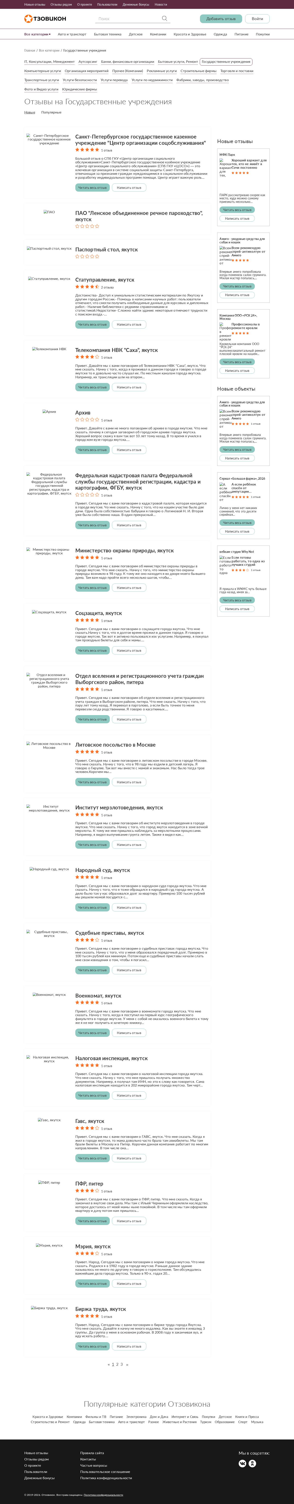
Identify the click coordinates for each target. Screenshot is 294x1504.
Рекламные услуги (162, 71)
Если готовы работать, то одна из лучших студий (248, 561)
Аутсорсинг (88, 61)
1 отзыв (106, 150)
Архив (83, 412)
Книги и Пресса (247, 1417)
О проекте (84, 4)
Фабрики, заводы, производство (202, 80)
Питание (241, 34)
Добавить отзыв (221, 18)
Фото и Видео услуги (41, 89)
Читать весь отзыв (92, 187)
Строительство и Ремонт (50, 1422)
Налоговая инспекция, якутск (111, 1058)
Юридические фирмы (79, 89)
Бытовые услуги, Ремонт (178, 61)
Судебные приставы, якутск (109, 933)
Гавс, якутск (89, 1121)
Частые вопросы (93, 1465)
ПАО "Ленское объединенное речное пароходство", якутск (139, 216)
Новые (29, 112)
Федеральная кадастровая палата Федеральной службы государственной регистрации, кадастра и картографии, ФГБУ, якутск (138, 481)
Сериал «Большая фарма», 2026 (242, 478)
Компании (158, 34)
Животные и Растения (179, 1422)
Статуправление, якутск (105, 279)
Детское (135, 34)
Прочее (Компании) (127, 71)
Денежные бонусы (136, 4)
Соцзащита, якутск (98, 613)
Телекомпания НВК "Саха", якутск (116, 350)
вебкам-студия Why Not (237, 551)
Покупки (263, 34)
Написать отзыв (129, 187)
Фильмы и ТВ (95, 1417)
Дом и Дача (159, 1417)
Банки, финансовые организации (127, 61)
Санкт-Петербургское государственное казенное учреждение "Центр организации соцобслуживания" (140, 139)
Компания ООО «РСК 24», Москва (238, 317)
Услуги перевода (114, 80)
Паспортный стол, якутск (106, 249)
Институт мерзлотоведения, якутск (119, 807)
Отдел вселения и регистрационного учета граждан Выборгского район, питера (139, 679)
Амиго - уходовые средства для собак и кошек (242, 240)
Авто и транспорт (72, 34)
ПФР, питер (89, 1183)
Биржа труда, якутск (100, 1309)
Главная (29, 50)
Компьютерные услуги (42, 71)
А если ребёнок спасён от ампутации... (244, 487)
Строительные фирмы (199, 71)
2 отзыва (107, 287)
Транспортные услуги (41, 80)
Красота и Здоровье (190, 34)
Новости (161, 4)
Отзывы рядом (61, 4)
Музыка (257, 1422)
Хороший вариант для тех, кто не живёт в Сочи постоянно (249, 163)
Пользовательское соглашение (105, 1471)
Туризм (205, 1422)
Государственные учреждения (226, 61)
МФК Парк (227, 154)
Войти (257, 18)
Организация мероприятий (86, 71)
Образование (225, 1422)
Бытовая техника (107, 34)
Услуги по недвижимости (152, 80)
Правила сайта (92, 1453)
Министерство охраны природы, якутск (124, 550)
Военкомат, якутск (98, 995)
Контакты (88, 1459)
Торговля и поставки (236, 71)
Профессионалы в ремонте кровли (246, 326)
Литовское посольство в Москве (115, 744)
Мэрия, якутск (93, 1246)
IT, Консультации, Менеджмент (49, 61)
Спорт (243, 1422)
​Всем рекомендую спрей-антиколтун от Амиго (248, 251)
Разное (153, 1422)
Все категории (36, 34)
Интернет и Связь (185, 1417)
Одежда (220, 34)
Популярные (51, 112)
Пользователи (107, 4)
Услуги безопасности (80, 80)
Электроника (136, 1417)
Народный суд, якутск (102, 870)
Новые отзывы (34, 4)
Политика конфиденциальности (106, 1478)
